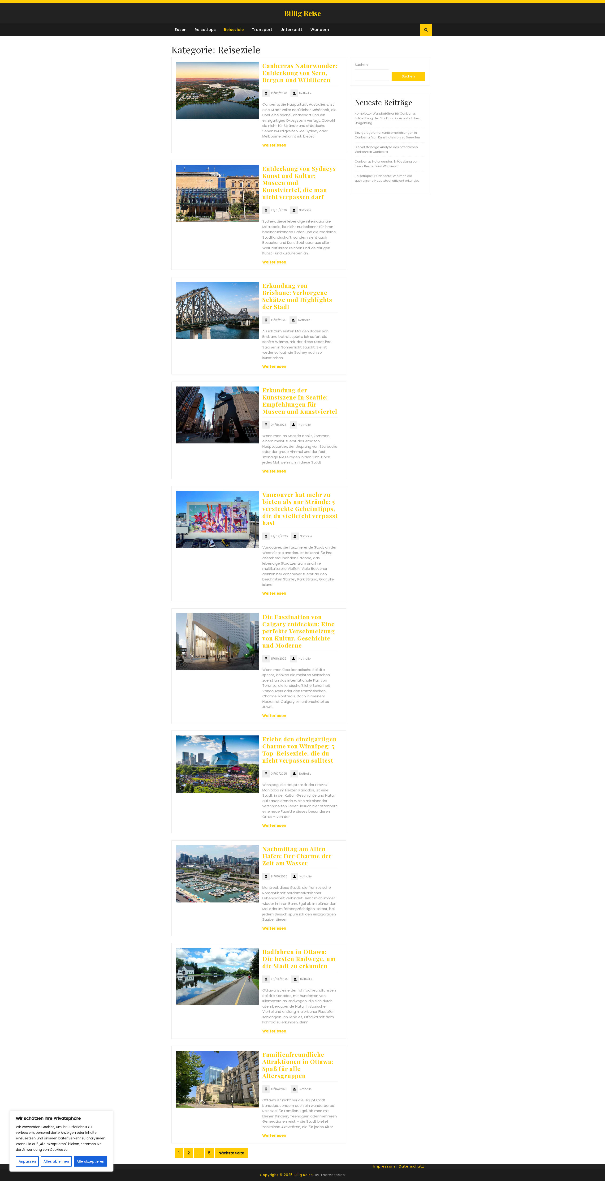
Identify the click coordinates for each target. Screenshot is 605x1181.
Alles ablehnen (56, 1161)
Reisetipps (205, 29)
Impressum (384, 1166)
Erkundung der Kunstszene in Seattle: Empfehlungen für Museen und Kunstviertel (299, 400)
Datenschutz (411, 1166)
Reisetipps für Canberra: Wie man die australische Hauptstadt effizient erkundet (387, 178)
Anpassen (27, 1161)
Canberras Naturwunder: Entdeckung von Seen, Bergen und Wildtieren (299, 73)
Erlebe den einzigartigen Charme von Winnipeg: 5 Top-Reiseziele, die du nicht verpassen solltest (299, 749)
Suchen (361, 64)
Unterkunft (291, 29)
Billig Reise (302, 13)
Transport (262, 29)
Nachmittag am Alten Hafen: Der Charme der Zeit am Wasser (297, 856)
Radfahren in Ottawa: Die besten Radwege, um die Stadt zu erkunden (299, 959)
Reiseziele (234, 29)
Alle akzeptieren (90, 1161)
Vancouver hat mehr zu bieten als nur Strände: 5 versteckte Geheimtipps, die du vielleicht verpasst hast (300, 508)
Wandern (320, 29)
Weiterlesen (274, 145)
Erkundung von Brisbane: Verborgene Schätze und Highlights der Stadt (297, 295)
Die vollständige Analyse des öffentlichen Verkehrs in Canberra (386, 149)
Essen (181, 29)
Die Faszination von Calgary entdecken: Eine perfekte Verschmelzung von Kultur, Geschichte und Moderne (298, 631)
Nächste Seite (231, 1153)
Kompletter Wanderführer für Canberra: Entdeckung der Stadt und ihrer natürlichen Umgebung (387, 118)
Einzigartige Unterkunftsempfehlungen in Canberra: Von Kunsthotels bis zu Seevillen (387, 135)
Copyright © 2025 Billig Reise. (287, 1174)
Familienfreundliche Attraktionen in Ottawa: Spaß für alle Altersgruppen (297, 1064)
